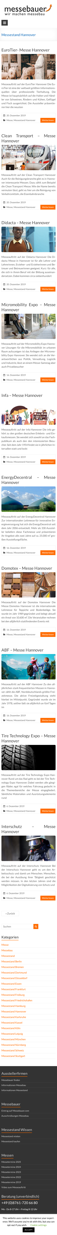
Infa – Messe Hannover (21, 395)
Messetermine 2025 (11, 1161)
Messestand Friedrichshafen (16, 1000)
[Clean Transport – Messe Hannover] (28, 146)
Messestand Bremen (12, 966)
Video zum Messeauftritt (13, 1187)
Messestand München (13, 1039)
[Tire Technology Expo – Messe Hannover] (28, 746)
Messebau (7, 950)
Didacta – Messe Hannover (25, 222)
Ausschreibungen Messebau (15, 1115)
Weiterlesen (48, 120)
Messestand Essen (11, 983)
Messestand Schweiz (12, 1050)
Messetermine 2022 (11, 1177)
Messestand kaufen (10, 1141)
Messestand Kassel (11, 1022)
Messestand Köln (10, 1028)
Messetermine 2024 (11, 1167)
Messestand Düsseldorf (14, 978)
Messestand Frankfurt (13, 989)
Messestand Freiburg (13, 994)
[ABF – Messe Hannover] (28, 655)
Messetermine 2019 (11, 1182)
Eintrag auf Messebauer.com (15, 1110)
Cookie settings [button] (38, 1225)
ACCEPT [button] (29, 1229)
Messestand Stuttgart (13, 1055)
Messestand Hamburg (13, 1005)
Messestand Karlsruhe (13, 1016)
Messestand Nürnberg (13, 1044)
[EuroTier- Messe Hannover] (28, 55)
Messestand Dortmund (14, 972)
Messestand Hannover (24, 120)
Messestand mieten (10, 1136)
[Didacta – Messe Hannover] (28, 228)
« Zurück (10, 913)
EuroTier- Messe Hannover (25, 49)
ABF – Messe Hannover (22, 649)
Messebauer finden (10, 1080)
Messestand (8, 955)
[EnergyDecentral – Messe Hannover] (28, 487)
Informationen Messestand (14, 1090)
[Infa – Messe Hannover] (28, 400)
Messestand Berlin (11, 961)
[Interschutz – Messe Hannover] (28, 837)
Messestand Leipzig (12, 1033)
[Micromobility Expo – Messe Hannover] (28, 315)
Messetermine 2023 (11, 1172)
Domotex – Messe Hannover (26, 568)
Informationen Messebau (13, 1085)
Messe (9, 120)
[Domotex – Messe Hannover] (28, 573)
